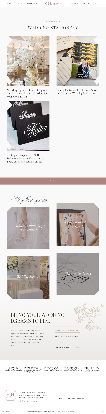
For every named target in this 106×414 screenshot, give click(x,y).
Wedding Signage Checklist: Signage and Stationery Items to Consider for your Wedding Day (27, 93)
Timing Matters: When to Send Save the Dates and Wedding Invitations (76, 91)
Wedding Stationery (15, 85)
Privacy (64, 411)
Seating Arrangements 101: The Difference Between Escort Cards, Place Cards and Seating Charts (25, 158)
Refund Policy (74, 411)
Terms (58, 411)
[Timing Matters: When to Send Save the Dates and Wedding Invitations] (78, 61)
